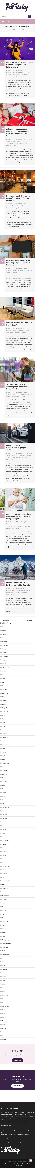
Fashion (4, 752)
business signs (22, 270)
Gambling (4, 774)
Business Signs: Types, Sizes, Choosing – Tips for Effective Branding (18, 262)
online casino (16, 74)
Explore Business (17, 1085)
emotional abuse (16, 524)
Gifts (24, 139)
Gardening (5, 781)
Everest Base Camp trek (13, 592)
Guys (3, 800)
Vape (3, 1024)
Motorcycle (5, 903)
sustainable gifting (11, 145)
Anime (4, 634)
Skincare (4, 973)
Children (4, 689)
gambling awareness (18, 72)
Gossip (4, 792)
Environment (5, 744)
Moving (4, 910)
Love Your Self (6, 881)
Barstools (24, 205)
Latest (18, 1163)
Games (4, 778)
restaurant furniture (20, 332)
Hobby (4, 833)
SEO (3, 965)
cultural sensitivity (11, 141)
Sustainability (9, 459)
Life (3, 870)
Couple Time (5, 708)
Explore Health (17, 1060)
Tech (3, 991)
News (3, 925)
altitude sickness (25, 590)
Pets (3, 936)
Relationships (5, 954)
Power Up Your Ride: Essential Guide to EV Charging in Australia (18, 447)
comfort (8, 208)
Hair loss (4, 814)
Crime (3, 715)
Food (3, 759)
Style (3, 984)
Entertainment (6, 741)
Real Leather (9, 332)
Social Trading (15, 396)
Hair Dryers (5, 811)
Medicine (4, 892)
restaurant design (23, 208)
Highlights (4, 825)
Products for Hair (6, 943)
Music (3, 914)
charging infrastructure (18, 455)
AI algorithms (15, 394)
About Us (7, 1163)
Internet (4, 855)
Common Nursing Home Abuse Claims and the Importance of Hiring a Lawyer (18, 516)
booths (14, 330)
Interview (4, 859)
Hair (3, 803)
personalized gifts (25, 143)
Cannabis (4, 671)
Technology (5, 995)
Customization (21, 330)
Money (4, 899)
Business (25, 268)
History (4, 829)
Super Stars (5, 987)
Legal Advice (26, 522)
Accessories (5, 627)
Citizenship (5, 693)
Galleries (4, 770)
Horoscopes (5, 840)
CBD (3, 682)
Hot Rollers (5, 844)
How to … (4, 847)
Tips (3, 1002)
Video (3, 1032)
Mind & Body (5, 895)
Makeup (4, 884)
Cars (24, 453)
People (4, 932)
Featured (4, 755)
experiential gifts (22, 141)
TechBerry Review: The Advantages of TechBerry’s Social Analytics (17, 386)
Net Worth (5, 921)
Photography (5, 940)
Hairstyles (4, 818)
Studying (4, 980)
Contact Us (13, 1163)
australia (8, 455)
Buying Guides (6, 667)
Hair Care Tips (6, 807)
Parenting (4, 929)
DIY (3, 730)
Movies (4, 906)
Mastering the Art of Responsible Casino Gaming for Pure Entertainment (19, 65)
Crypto (4, 719)
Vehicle (4, 1028)
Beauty (4, 649)
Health (4, 822)
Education (5, 737)
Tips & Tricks (5, 1006)
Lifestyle (4, 873)
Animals (4, 630)
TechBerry (23, 396)
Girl (3, 789)
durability (14, 208)
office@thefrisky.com (10, 1138)
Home (3, 836)
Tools (3, 1010)
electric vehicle (16, 457)
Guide (3, 796)
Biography (5, 656)
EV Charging (24, 457)
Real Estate (5, 947)
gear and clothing (26, 592)
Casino (24, 70)
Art (3, 638)
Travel (24, 588)
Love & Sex (5, 877)
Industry (4, 851)
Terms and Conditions (27, 1163)
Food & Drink (5, 763)
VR (3, 1035)
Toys (3, 1013)
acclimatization (16, 590)
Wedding (4, 1039)
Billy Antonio (11, 70)
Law (3, 862)
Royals (4, 962)
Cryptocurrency (24, 394)
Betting (4, 652)
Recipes (4, 951)
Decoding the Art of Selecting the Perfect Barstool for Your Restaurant (18, 198)
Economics (5, 733)
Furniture (25, 203)
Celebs (4, 685)
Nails (3, 917)
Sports (4, 976)
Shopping (4, 969)
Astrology (4, 641)
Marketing (9, 272)
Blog (3, 660)
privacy (28, 330)
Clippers (4, 697)
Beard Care (5, 645)
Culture (4, 722)
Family (4, 748)
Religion (4, 958)
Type (3, 1021)
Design (30, 270)
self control (15, 76)
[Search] (29, 16)
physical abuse (15, 528)
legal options (17, 526)
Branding (14, 270)
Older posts (6, 620)
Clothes (4, 700)
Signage (15, 272)
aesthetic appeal (16, 205)
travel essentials (10, 594)
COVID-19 (5, 711)
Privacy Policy (18, 1165)
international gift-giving (12, 143)
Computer (5, 704)
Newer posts (29, 620)
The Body (4, 998)
